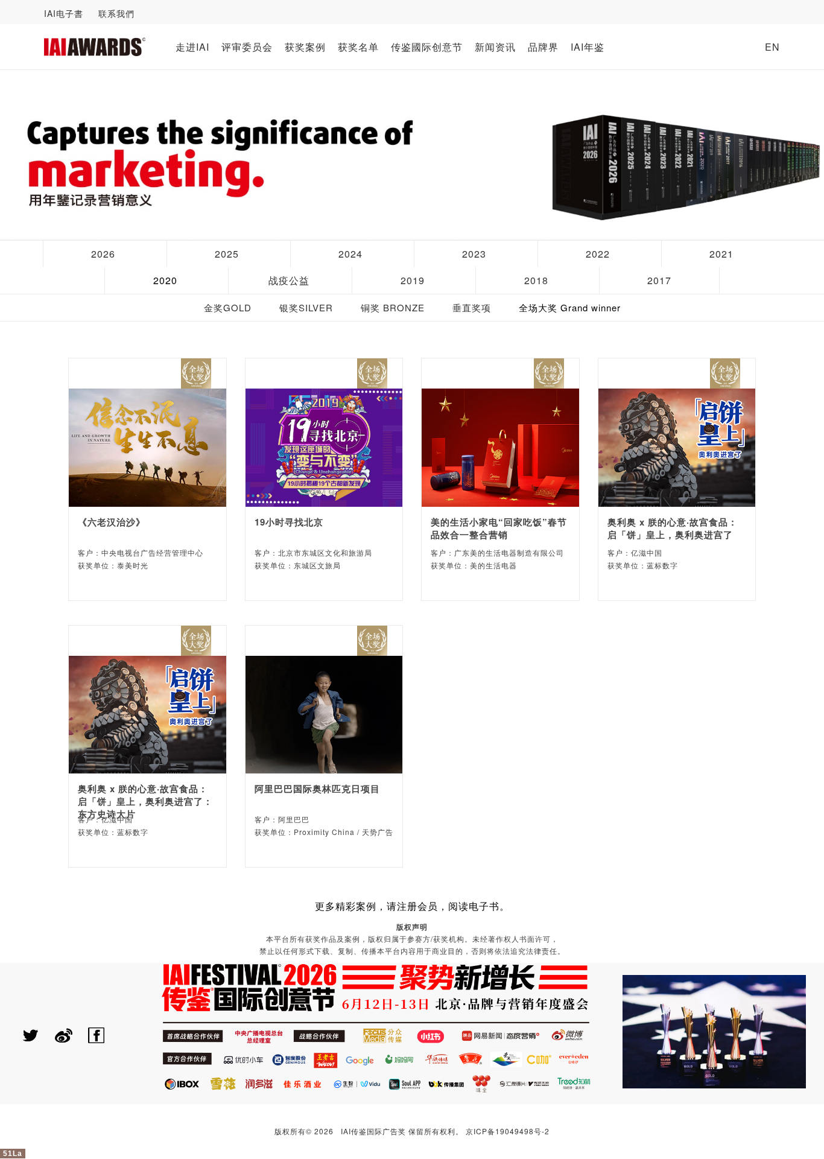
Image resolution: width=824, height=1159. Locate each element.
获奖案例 (305, 47)
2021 (721, 254)
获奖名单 (358, 47)
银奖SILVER (306, 307)
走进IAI (192, 47)
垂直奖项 (471, 307)
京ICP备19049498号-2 (508, 1131)
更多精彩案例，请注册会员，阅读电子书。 (412, 906)
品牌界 (543, 47)
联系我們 (116, 13)
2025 (227, 254)
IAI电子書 (63, 13)
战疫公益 (288, 280)
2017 (659, 280)
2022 (598, 254)
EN (772, 47)
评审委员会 (247, 47)
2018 (536, 280)
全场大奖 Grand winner (570, 307)
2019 (413, 280)
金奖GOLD (228, 307)
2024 (350, 254)
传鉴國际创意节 (427, 47)
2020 (165, 280)
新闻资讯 (495, 47)
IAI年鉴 (587, 47)
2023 (474, 254)
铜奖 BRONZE (393, 307)
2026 (103, 254)
